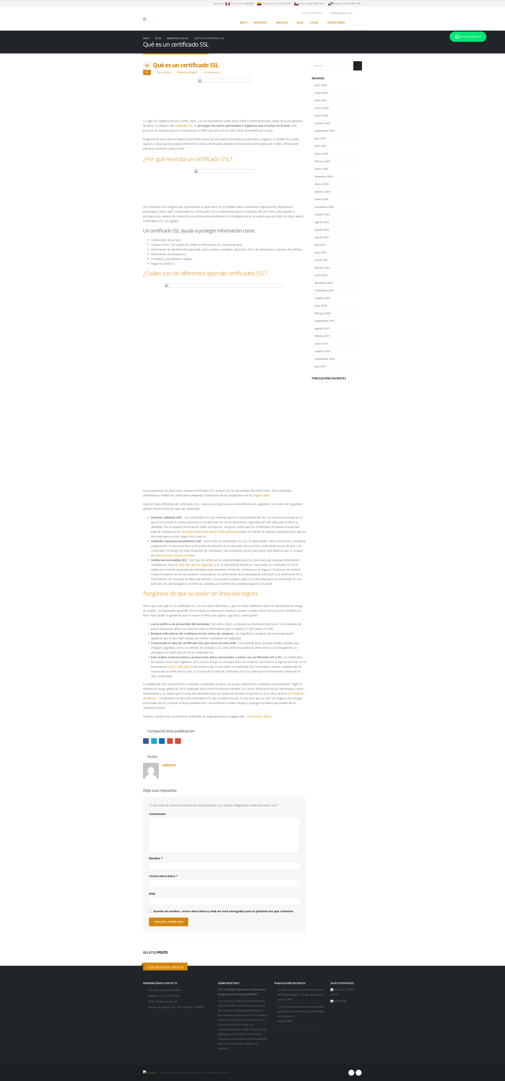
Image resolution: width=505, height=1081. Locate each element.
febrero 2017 (322, 336)
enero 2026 (321, 115)
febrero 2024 (322, 191)
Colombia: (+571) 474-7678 (277, 3)
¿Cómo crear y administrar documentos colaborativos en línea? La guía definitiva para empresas (300, 1011)
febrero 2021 (322, 267)
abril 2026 (320, 100)
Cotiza (314, 22)
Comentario (157, 814)
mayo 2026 (321, 93)
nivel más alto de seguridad (196, 565)
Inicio (243, 22)
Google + (170, 741)
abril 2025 (320, 146)
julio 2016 (320, 366)
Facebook (146, 741)
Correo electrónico (163, 876)
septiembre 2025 (325, 130)
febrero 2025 (322, 161)
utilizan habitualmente (223, 531)
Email (178, 741)
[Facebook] (352, 23)
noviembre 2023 (324, 207)
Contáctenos (336, 22)
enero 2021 (321, 275)
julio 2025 (320, 138)
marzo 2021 (321, 260)
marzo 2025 (321, 153)
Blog (300, 22)
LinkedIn (162, 741)
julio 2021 (320, 245)
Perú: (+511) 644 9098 (242, 3)
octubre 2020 (322, 298)
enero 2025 (321, 169)
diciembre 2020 (324, 283)
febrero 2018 (322, 313)
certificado (181, 126)
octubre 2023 (322, 214)
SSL (191, 126)
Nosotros (260, 22)
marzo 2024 (321, 184)
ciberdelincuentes (192, 531)
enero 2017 (321, 343)
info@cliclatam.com (166, 1001)
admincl (166, 72)
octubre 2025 (322, 123)
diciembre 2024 (324, 176)
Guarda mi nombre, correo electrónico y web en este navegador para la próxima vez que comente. (223, 911)
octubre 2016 (322, 351)
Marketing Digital (187, 72)
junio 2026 (321, 85)
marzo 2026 (321, 108)
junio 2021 (321, 252)
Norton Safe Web (178, 666)
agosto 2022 (322, 229)
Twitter (154, 741)
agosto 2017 (322, 328)
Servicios (282, 22)
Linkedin (359, 1073)
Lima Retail (340, 1001)
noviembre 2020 (324, 290)
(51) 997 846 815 (470, 36)
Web (152, 893)
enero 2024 (321, 199)
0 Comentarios (211, 72)
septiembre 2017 (325, 321)
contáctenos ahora (259, 716)
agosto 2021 (322, 237)
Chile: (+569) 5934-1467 (312, 3)
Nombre (156, 858)
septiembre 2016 (325, 359)
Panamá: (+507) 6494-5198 (347, 3)
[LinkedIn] (359, 23)
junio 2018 (321, 305)
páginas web (261, 495)
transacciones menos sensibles (175, 555)
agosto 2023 (322, 222)
